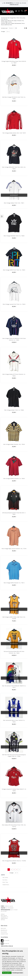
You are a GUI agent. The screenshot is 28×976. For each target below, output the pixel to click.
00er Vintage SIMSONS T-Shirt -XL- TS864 (14, 235)
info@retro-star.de (14, 4)
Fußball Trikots (6, 884)
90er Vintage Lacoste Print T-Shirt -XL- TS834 (14, 304)
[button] (19, 11)
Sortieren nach (4, 28)
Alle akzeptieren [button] (7, 972)
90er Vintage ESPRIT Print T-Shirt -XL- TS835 (14, 270)
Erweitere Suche (4, 933)
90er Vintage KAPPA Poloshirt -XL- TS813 (14, 582)
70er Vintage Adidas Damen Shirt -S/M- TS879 (14, 133)
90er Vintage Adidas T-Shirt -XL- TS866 (14, 410)
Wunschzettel (4, 932)
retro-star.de (6, 940)
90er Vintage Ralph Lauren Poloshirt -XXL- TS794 (14, 548)
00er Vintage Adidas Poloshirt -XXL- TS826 (14, 444)
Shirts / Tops (5, 882)
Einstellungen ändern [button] (17, 972)
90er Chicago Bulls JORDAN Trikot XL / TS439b (14, 860)
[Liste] (26, 28)
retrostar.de (6, 943)
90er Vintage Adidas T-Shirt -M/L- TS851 (14, 203)
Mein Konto (3, 928)
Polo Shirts (5, 880)
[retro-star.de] (7, 11)
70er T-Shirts (5, 877)
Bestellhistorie (4, 930)
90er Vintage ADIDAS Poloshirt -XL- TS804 (14, 478)
